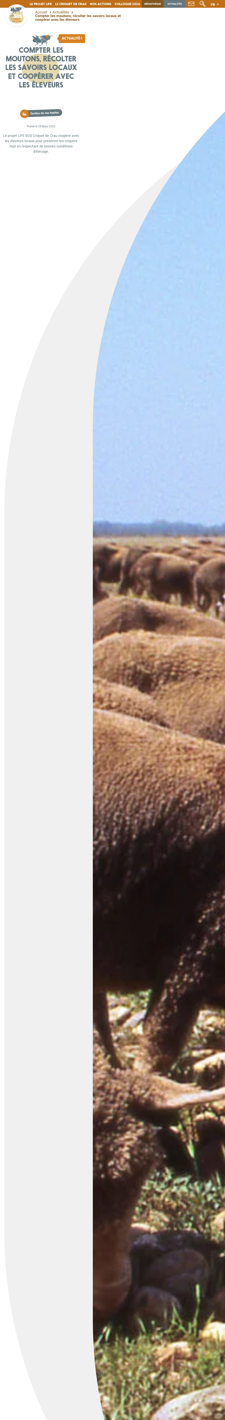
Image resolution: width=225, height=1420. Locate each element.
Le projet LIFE (41, 4)
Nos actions (100, 4)
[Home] (16, 15)
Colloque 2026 (127, 4)
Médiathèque (152, 3)
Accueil (41, 12)
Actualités (174, 3)
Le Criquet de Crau (70, 4)
